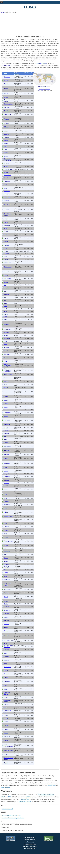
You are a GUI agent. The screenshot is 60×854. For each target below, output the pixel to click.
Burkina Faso (7, 175)
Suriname (6, 660)
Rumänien (6, 564)
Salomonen (7, 570)
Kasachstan (7, 338)
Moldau (6, 467)
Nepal (5, 494)
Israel (5, 308)
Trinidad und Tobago (7, 693)
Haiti (5, 285)
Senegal (6, 601)
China (5, 188)
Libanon (6, 403)
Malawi (6, 428)
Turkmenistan (7, 710)
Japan (5, 316)
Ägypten (6, 80)
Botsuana (6, 163)
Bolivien (6, 156)
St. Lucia (6, 643)
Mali (5, 436)
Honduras (6, 287)
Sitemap (33, 844)
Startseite (3, 12)
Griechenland (7, 262)
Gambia (6, 251)
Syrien (5, 663)
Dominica (6, 209)
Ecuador (6, 222)
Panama (6, 537)
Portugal (6, 558)
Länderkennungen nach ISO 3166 (11, 815)
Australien (6, 123)
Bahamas (6, 127)
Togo (5, 685)
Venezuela (6, 740)
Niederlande (7, 504)
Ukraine (6, 718)
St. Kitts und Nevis (8, 640)
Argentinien (7, 107)
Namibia (6, 485)
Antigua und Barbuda (7, 100)
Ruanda (6, 561)
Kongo (5, 361)
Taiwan (6, 670)
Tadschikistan (7, 667)
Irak (5, 297)
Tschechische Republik (7, 700)
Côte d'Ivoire (7, 197)
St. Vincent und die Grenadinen (8, 646)
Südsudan (6, 656)
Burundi (6, 177)
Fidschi (6, 238)
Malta (5, 439)
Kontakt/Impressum (29, 837)
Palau (5, 533)
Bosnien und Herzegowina (7, 159)
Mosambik (6, 480)
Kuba (5, 384)
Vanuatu (6, 733)
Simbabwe (6, 613)
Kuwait (6, 387)
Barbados (6, 137)
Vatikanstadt (7, 736)
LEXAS (30, 7)
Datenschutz (29, 842)
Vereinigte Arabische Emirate (8, 745)
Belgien (6, 143)
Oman (5, 523)
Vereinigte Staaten (8, 750)
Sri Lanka (6, 635)
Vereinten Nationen (25, 801)
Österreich (6, 526)
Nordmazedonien (8, 516)
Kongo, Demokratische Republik (7, 365)
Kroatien (6, 381)
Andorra (6, 93)
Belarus (6, 140)
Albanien (6, 83)
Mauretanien (7, 450)
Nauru (5, 489)
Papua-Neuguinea (8, 541)
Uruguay (6, 725)
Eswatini (6, 234)
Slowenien (6, 624)
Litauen (6, 416)
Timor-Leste (7, 681)
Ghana (5, 256)
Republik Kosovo (6, 65)
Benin (5, 149)
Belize (5, 146)
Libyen (6, 409)
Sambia (6, 572)
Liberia (6, 407)
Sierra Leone (7, 610)
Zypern (6, 762)
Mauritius (6, 454)
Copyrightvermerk (29, 839)
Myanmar (6, 483)
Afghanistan (7, 77)
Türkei (5, 707)
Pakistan (6, 530)
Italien (5, 311)
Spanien (6, 631)
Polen (5, 554)
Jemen (5, 319)
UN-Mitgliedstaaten (41, 63)
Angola (6, 97)
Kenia (5, 344)
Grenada (6, 259)
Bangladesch (7, 134)
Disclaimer (27, 844)
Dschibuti (6, 218)
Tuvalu (5, 712)
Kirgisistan (6, 347)
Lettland (6, 400)
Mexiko (6, 458)
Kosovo (6, 377)
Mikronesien (7, 463)
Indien (5, 291)
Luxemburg (7, 420)
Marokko (6, 442)
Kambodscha (7, 329)
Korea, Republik (8, 374)
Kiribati (6, 350)
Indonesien (6, 294)
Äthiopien (6, 119)
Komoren (6, 357)
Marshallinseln (7, 446)
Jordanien (6, 324)
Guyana (6, 282)
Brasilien (6, 166)
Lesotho (6, 396)
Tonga (5, 689)
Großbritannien (7, 267)
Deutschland (7, 205)
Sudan (5, 653)
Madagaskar (7, 424)
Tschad (6, 697)
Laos (5, 391)
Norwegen (6, 519)
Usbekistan (6, 729)
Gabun (5, 248)
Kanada (6, 335)
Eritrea (5, 228)
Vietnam (6, 754)
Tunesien (6, 704)
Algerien (6, 88)
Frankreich (6, 245)
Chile (5, 184)
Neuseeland (7, 498)
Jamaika (6, 314)
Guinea (6, 275)
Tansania (6, 674)
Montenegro (7, 476)
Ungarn (6, 721)
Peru (5, 548)
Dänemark (6, 200)
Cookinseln (7, 191)
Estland (6, 231)
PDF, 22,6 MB (40, 90)
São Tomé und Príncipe (7, 584)
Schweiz (6, 597)
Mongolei (6, 473)
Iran (5, 300)
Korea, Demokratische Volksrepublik (7, 370)
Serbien (6, 604)
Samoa (5, 576)
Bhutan (6, 152)
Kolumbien (7, 354)
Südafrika (6, 649)
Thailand (6, 677)
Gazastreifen (52, 785)
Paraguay (6, 545)
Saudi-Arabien (7, 589)
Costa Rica (6, 193)
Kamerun (6, 332)
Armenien (6, 110)
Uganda (6, 715)
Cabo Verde (7, 181)
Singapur (6, 617)
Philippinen (7, 551)
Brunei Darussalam (8, 169)
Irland (5, 303)
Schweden (6, 592)
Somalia (6, 627)
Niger (5, 508)
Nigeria (6, 512)
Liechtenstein (7, 412)
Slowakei (6, 620)
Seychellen (6, 606)
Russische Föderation (6, 567)
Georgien (6, 253)
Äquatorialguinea (8, 104)
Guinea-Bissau (7, 278)
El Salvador (7, 225)
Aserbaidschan (7, 114)
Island (5, 306)
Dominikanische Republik (8, 214)
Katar (5, 341)
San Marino (7, 579)
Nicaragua (6, 501)
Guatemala (6, 271)
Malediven (6, 433)
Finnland (6, 241)
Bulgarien (6, 172)
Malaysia (6, 430)
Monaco (6, 471)
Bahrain (6, 131)
